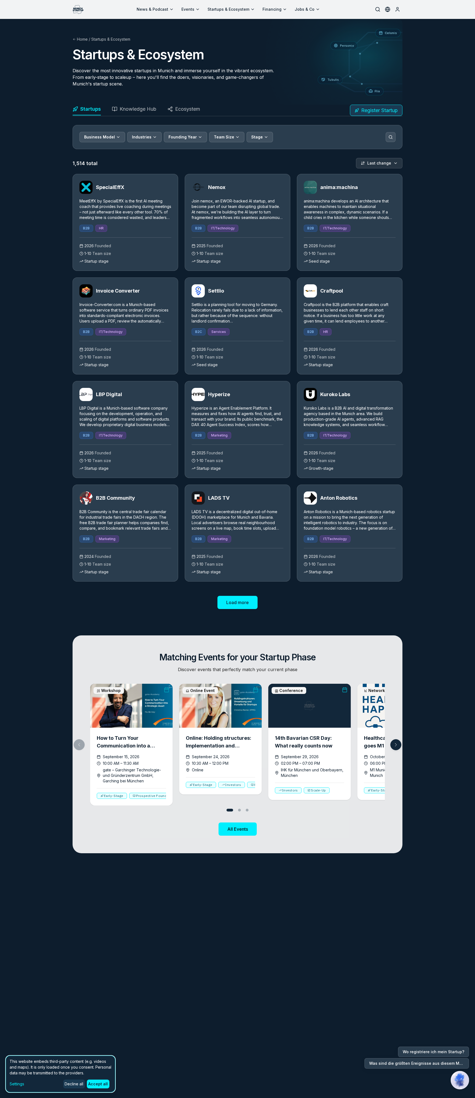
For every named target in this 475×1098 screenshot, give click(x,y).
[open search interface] (378, 9)
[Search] (391, 137)
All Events (237, 829)
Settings (17, 1084)
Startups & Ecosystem (228, 9)
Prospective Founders (154, 796)
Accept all (98, 1084)
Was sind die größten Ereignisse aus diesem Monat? (419, 1063)
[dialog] (60, 1074)
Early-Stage (113, 796)
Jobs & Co (304, 9)
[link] (125, 222)
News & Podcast (152, 9)
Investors (233, 785)
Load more (237, 602)
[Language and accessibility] (388, 9)
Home (82, 39)
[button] (395, 744)
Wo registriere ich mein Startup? (433, 1051)
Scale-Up (318, 790)
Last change (379, 163)
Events (187, 9)
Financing (272, 9)
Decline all (74, 1084)
